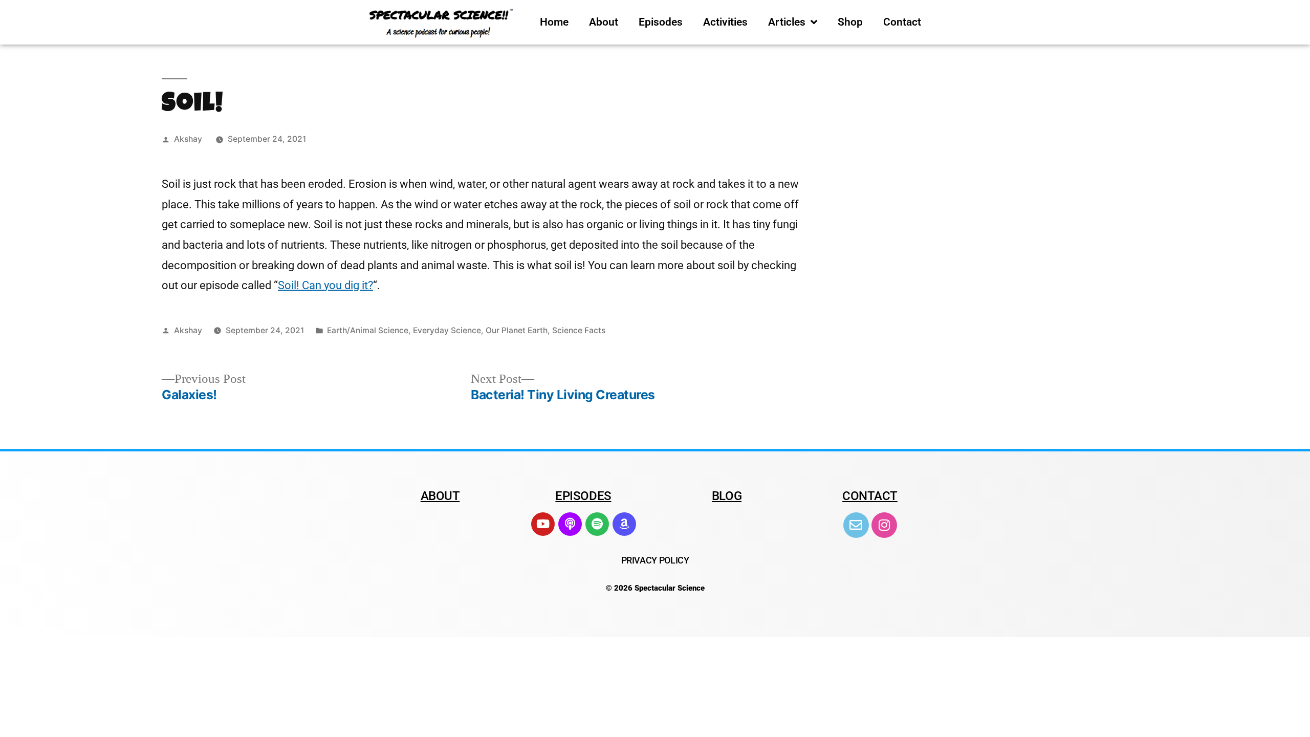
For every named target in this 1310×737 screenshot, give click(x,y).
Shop (850, 22)
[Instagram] (884, 525)
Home (554, 22)
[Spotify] (597, 524)
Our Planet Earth (517, 330)
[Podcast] (570, 524)
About (603, 22)
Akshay (188, 139)
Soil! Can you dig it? (325, 285)
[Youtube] (543, 524)
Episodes (661, 22)
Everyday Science (447, 330)
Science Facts (578, 330)
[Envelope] (856, 525)
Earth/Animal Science (367, 330)
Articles (786, 22)
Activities (725, 22)
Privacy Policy (655, 560)
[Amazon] (624, 524)
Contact (902, 22)
